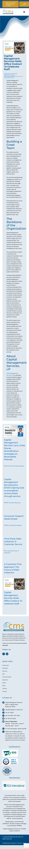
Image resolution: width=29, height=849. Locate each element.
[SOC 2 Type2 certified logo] (10, 759)
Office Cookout (10, 77)
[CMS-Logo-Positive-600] (8, 10)
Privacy (20, 843)
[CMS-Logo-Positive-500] (14, 622)
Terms (24, 843)
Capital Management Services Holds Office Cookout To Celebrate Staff (13, 598)
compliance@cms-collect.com (14, 709)
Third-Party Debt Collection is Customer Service (13, 541)
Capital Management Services (13, 76)
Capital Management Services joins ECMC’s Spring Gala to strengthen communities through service (14, 487)
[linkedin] (7, 654)
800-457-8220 (15, 715)
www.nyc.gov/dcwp (17, 818)
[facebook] (3, 654)
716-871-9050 (9, 712)
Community (12, 75)
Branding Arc (13, 843)
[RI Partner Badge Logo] (7, 767)
